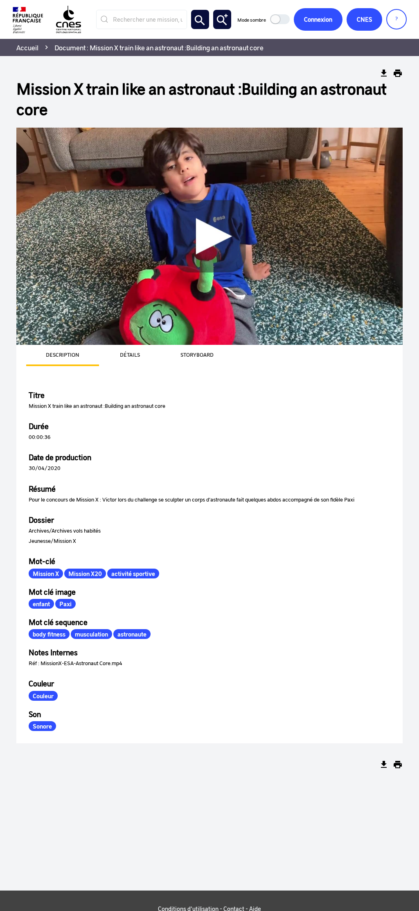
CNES (364, 19)
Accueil (27, 47)
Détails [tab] (130, 354)
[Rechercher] (200, 19)
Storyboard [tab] (197, 354)
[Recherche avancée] (222, 19)
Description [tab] (62, 354)
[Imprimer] (398, 73)
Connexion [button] (318, 19)
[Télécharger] (384, 73)
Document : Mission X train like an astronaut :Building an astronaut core (159, 47)
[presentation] (52, 355)
